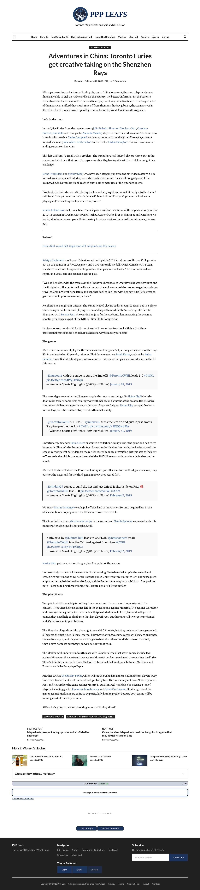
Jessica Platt (49, 563)
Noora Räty (126, 405)
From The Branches (105, 36)
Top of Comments (110, 828)
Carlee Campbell (77, 137)
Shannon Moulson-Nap (122, 128)
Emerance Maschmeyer (85, 689)
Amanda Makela (92, 133)
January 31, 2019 (121, 431)
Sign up (165, 36)
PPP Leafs (108, 14)
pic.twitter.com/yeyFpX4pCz (64, 547)
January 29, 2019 (121, 384)
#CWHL (149, 375)
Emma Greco (78, 443)
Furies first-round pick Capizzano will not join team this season (79, 246)
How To (44, 36)
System (94, 869)
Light (64, 869)
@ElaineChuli (74, 538)
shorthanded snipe (81, 521)
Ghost (102, 884)
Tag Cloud (113, 849)
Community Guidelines (93, 849)
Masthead (76, 854)
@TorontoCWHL (120, 375)
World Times (42, 849)
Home (34, 36)
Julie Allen (69, 142)
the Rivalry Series (72, 675)
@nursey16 (54, 375)
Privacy (111, 884)
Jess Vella (58, 133)
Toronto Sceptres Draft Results (46, 756)
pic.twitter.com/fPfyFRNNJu (64, 380)
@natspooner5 (118, 538)
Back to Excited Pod (81, 36)
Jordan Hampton (117, 142)
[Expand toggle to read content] (183, 774)
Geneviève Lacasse (115, 689)
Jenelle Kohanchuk (53, 210)
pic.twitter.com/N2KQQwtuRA (109, 426)
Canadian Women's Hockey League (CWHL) (90, 716)
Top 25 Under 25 (59, 36)
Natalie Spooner (123, 521)
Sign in (155, 36)
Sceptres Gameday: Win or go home (169, 756)
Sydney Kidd (75, 174)
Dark (79, 869)
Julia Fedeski (100, 128)
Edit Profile (63, 849)
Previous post (35, 729)
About (75, 849)
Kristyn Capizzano (53, 260)
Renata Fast (68, 314)
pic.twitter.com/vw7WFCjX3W (100, 491)
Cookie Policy (133, 884)
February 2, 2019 (121, 495)
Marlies (122, 36)
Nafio (78, 81)
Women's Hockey (100, 47)
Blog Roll (133, 36)
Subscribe (178, 857)
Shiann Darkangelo (64, 507)
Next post (107, 729)
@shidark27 (55, 486)
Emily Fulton (83, 142)
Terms (121, 884)
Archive (145, 36)
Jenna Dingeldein (52, 174)
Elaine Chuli (135, 396)
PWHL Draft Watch (100, 756)
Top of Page (87, 828)
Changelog (62, 854)
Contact (156, 884)
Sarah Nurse (123, 354)
